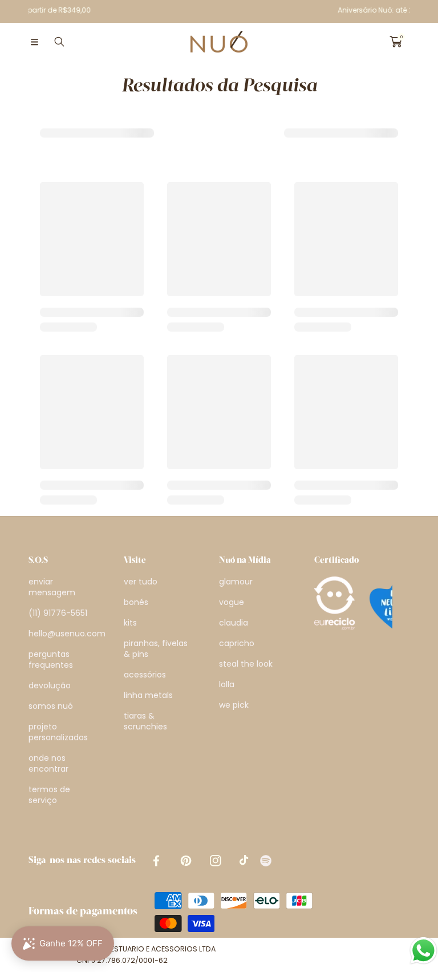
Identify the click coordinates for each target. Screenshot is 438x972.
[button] (34, 41)
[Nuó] (219, 42)
